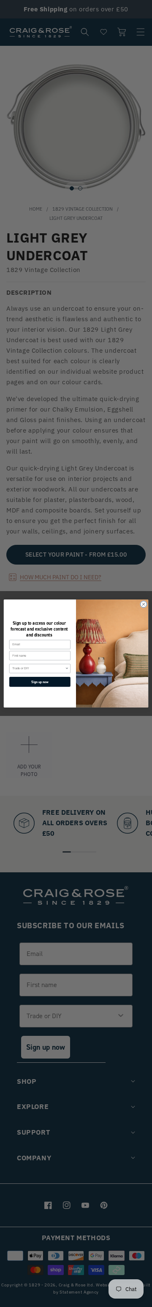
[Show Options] (67, 668)
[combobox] (38, 668)
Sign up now (39, 681)
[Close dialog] (143, 604)
